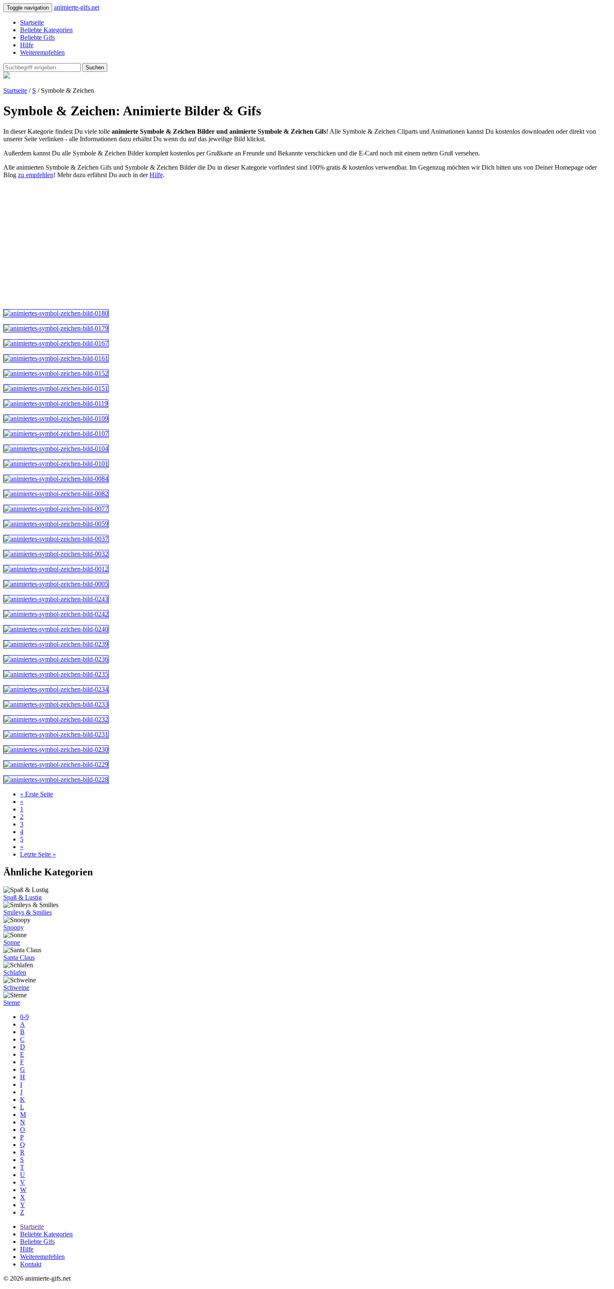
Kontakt (30, 1264)
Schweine (16, 987)
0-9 (24, 1016)
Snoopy (13, 927)
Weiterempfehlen (42, 52)
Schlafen (14, 972)
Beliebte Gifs (37, 37)
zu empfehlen (35, 174)
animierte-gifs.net (76, 7)
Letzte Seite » (38, 854)
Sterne (11, 1002)
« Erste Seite (36, 794)
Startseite (32, 22)
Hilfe (26, 44)
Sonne (11, 942)
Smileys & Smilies (27, 912)
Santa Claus (19, 957)
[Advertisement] (254, 244)
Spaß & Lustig (22, 897)
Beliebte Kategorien (46, 29)
